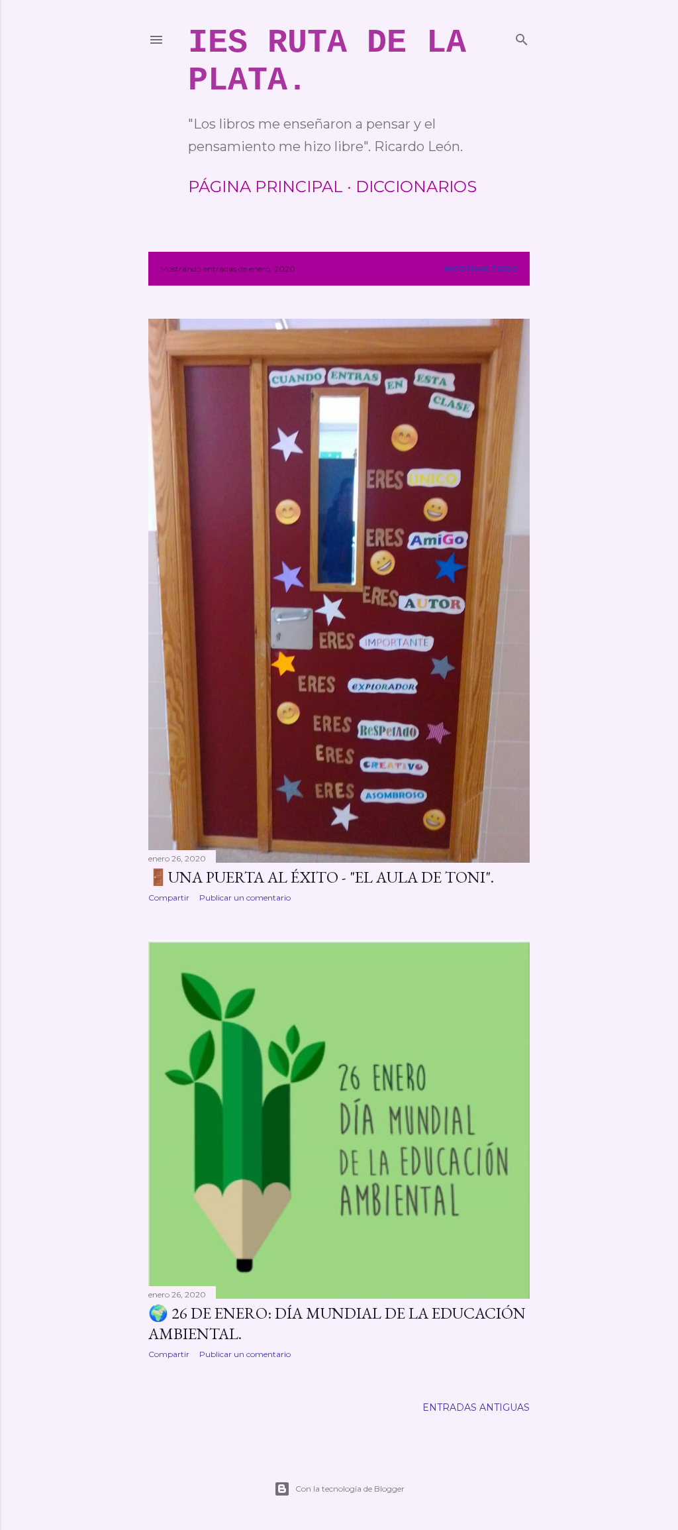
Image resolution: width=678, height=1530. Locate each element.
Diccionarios (416, 186)
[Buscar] (522, 37)
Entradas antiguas (476, 1407)
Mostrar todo (481, 269)
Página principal (265, 186)
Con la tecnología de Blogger (350, 1489)
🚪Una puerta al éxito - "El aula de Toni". (321, 877)
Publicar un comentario (245, 897)
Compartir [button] (168, 897)
